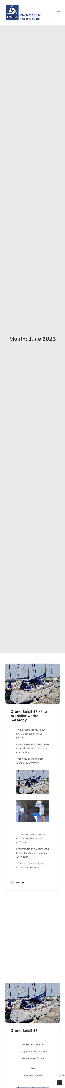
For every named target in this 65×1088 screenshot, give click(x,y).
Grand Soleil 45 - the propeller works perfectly (29, 715)
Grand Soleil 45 (24, 1030)
